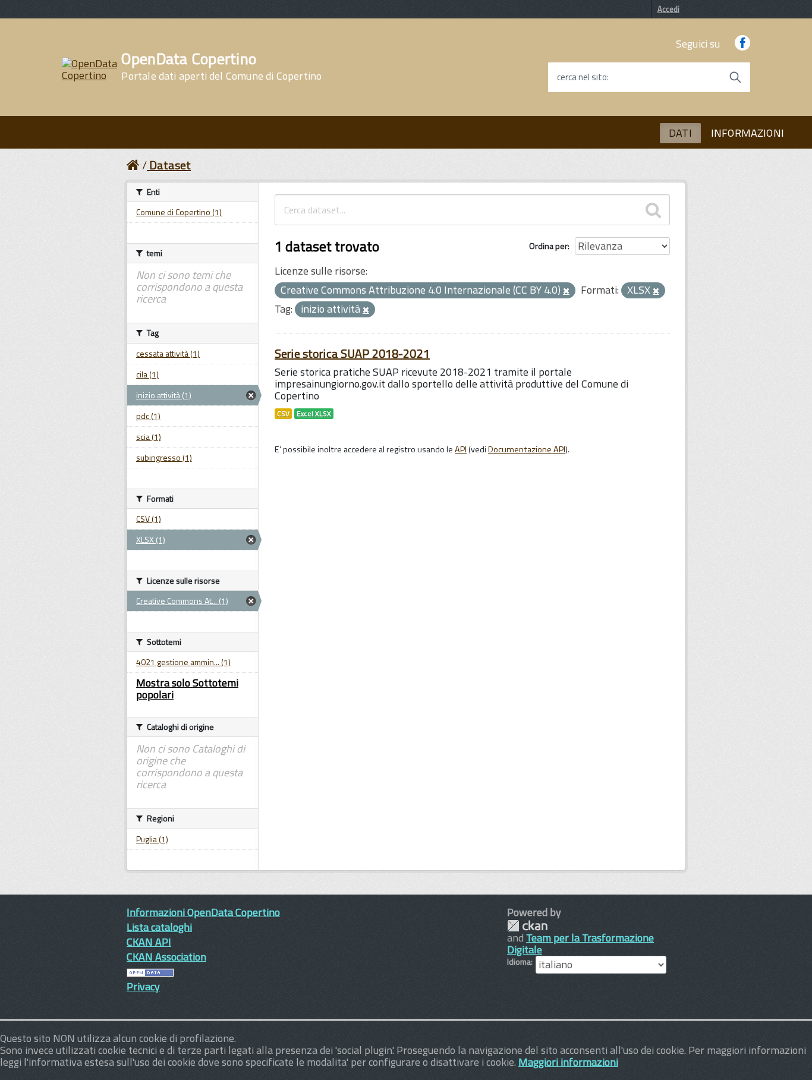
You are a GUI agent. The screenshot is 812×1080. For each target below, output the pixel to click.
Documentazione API (526, 449)
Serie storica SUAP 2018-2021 (352, 353)
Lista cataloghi (159, 927)
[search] (653, 210)
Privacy (143, 986)
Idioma (519, 962)
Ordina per (548, 246)
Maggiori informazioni (568, 1062)
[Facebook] (742, 44)
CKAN (527, 926)
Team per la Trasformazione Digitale (580, 944)
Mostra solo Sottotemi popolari (187, 689)
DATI (680, 133)
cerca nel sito (582, 77)
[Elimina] (566, 291)
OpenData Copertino (221, 66)
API (461, 449)
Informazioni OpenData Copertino (203, 912)
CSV (283, 413)
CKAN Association (166, 957)
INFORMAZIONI (747, 133)
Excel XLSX (314, 413)
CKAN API (149, 942)
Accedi (668, 9)
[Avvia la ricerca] (735, 77)
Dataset (170, 165)
